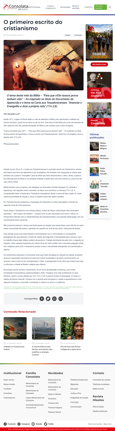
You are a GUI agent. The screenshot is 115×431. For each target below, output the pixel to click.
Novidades (65, 7)
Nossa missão (9, 384)
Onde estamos (9, 398)
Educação (74, 389)
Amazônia (52, 399)
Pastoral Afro (53, 403)
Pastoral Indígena (55, 408)
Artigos (67, 35)
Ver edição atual (99, 64)
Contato (88, 7)
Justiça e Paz (75, 393)
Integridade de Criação (79, 398)
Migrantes (74, 384)
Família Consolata (50, 7)
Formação (78, 35)
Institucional (34, 7)
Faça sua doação (99, 7)
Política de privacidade (95, 424)
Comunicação (75, 407)
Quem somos (9, 380)
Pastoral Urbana (54, 412)
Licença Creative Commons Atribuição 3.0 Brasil (39, 429)
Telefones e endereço (101, 384)
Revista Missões (75, 7)
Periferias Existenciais (79, 380)
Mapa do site (107, 424)
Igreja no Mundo (54, 394)
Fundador (7, 389)
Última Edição (98, 407)
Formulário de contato (101, 380)
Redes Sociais (98, 389)
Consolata (8, 393)
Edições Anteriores (100, 411)
